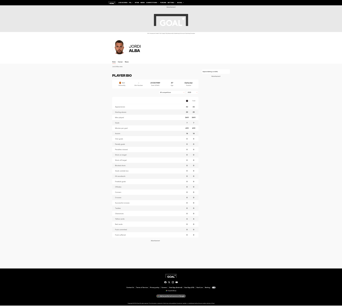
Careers (164, 287)
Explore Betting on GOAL (210, 71)
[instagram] (172, 282)
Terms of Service (142, 287)
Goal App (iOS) (189, 287)
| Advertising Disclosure (179, 33)
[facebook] (165, 282)
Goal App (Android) (175, 287)
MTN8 (137, 2)
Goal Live (199, 287)
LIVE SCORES (122, 2)
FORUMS (163, 2)
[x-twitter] (169, 282)
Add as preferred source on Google (172, 296)
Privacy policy (154, 287)
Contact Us (130, 287)
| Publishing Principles (190, 33)
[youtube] (176, 282)
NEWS (142, 2)
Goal (138, 303)
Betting (207, 287)
